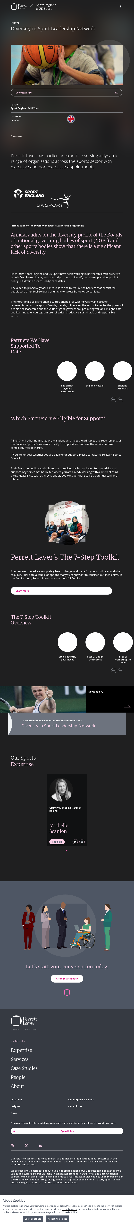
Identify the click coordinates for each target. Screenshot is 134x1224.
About (17, 1086)
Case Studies (24, 1068)
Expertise (21, 1050)
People (18, 1077)
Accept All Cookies (57, 1218)
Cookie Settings (33, 1218)
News (14, 1113)
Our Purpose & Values (81, 1099)
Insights (15, 1106)
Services (19, 1059)
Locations (16, 1099)
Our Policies (75, 1106)
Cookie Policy (70, 1212)
